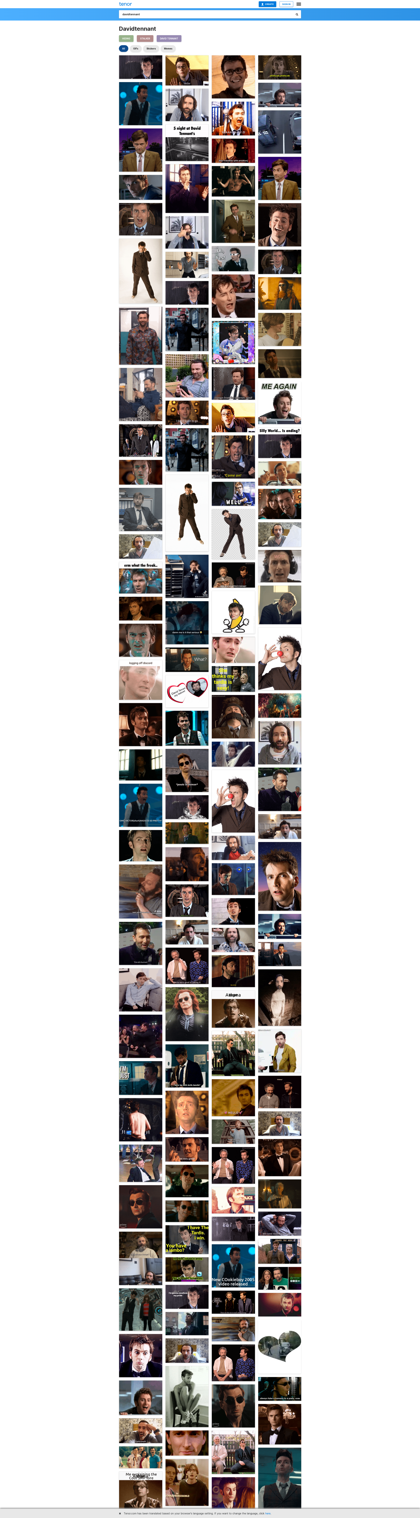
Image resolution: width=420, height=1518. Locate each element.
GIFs (135, 48)
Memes (168, 48)
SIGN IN (286, 4)
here (268, 1513)
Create (269, 4)
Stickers (151, 48)
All (123, 48)
